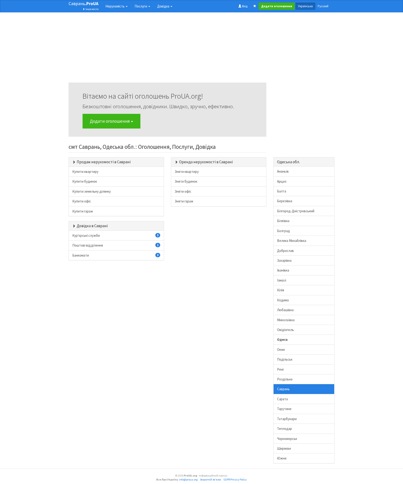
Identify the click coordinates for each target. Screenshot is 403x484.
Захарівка (284, 260)
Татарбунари (287, 419)
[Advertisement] (167, 50)
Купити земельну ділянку (91, 191)
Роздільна (284, 379)
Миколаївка (286, 320)
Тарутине (284, 409)
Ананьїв (283, 171)
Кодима (283, 300)
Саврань (83, 3)
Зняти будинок (186, 181)
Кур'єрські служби (115, 235)
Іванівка (283, 270)
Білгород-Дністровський (295, 211)
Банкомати (115, 255)
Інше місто (91, 9)
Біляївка (283, 221)
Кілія (280, 290)
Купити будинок (84, 181)
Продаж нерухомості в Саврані (104, 161)
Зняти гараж (184, 201)
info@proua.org (188, 479)
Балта (281, 191)
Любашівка (285, 310)
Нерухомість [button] (115, 6)
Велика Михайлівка (291, 240)
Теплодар (284, 428)
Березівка (284, 201)
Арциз (281, 181)
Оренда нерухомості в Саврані (206, 161)
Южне (282, 458)
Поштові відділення (115, 245)
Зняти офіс (183, 191)
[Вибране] (255, 6)
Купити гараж (82, 211)
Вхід (244, 6)
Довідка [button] (163, 6)
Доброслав (285, 250)
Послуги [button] (141, 6)
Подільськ (284, 359)
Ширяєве (284, 448)
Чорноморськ (287, 438)
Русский (323, 6)
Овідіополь (285, 329)
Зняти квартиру (187, 171)
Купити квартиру (85, 171)
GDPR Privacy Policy (235, 479)
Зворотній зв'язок (210, 479)
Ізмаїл (281, 280)
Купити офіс (81, 201)
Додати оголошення (110, 121)
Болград (283, 231)
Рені (280, 369)
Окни (281, 349)
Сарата (282, 399)
